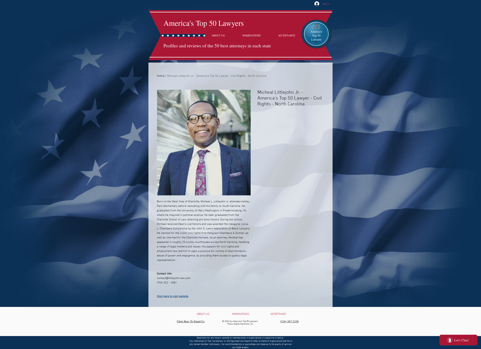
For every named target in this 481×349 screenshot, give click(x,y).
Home (160, 76)
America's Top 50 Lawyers (203, 23)
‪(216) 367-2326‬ (289, 321)
